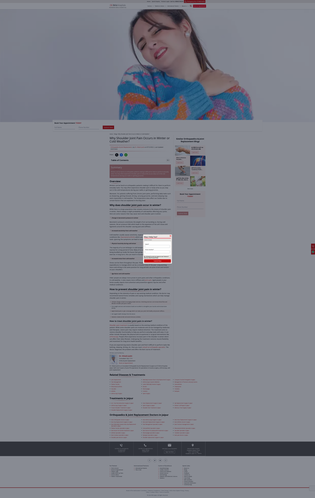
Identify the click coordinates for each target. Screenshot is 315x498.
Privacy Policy (154, 258)
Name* (147, 244)
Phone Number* (149, 249)
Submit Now (157, 261)
